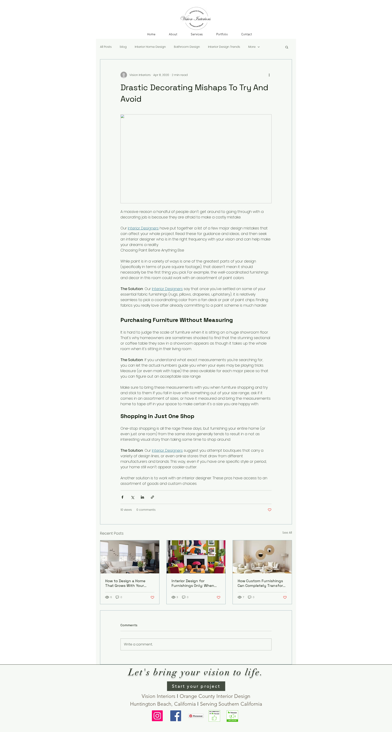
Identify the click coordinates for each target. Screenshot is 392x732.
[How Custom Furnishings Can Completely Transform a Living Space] (262, 556)
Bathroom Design (187, 47)
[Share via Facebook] (122, 497)
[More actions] (269, 74)
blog (123, 47)
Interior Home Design (150, 47)
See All (287, 533)
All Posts (106, 47)
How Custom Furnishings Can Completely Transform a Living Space (262, 583)
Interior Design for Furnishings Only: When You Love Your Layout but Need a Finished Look (195, 583)
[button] (196, 34)
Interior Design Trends (224, 47)
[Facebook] (175, 715)
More (252, 47)
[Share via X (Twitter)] (132, 497)
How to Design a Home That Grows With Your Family (125, 583)
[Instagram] (157, 715)
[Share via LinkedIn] (142, 497)
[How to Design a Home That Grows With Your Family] (129, 556)
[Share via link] (152, 497)
